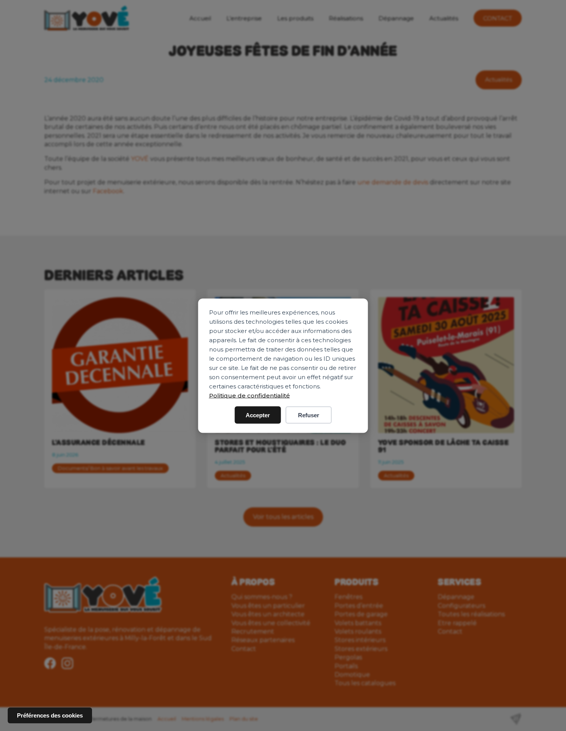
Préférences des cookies (50, 715)
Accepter (258, 415)
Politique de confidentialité (249, 395)
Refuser (308, 415)
